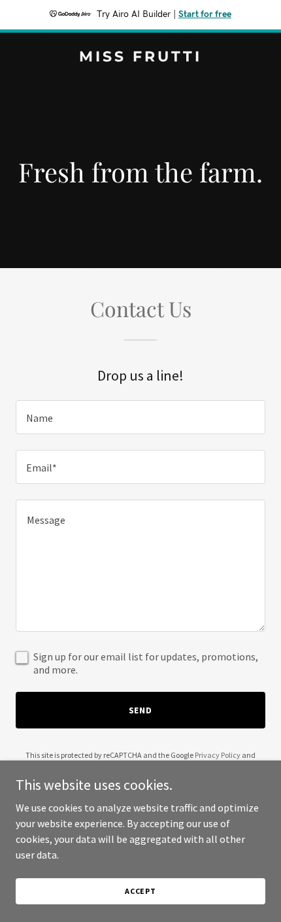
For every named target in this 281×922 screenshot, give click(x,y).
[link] (140, 57)
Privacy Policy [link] (217, 755)
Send (141, 710)
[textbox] (140, 417)
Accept (140, 891)
